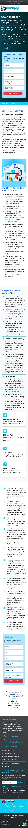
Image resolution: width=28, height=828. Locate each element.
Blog (13, 805)
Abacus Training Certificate (11, 763)
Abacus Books (8, 766)
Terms (14, 807)
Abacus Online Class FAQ (11, 760)
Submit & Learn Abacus (13, 93)
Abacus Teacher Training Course (10, 797)
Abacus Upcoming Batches (11, 757)
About (6, 805)
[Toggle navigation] (25, 8)
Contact (7, 807)
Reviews (20, 805)
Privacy (21, 807)
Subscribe (22, 782)
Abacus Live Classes (9, 753)
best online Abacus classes (14, 309)
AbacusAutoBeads (17, 505)
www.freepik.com (5, 824)
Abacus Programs (9, 750)
